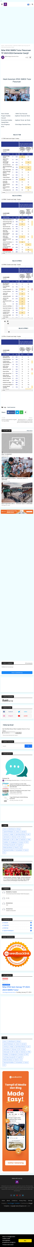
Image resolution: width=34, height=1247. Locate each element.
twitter (25, 711)
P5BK (29, 839)
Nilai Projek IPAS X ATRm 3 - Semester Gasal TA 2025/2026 (15, 479)
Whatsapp (21, 412)
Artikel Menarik (11, 829)
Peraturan (21, 842)
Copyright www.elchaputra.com (18, 1206)
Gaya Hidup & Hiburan (20, 834)
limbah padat (6, 839)
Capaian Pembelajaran (8, 831)
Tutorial (26, 850)
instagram (10, 716)
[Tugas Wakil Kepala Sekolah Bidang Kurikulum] (5, 799)
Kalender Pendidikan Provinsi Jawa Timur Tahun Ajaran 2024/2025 (20, 791)
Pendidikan (5, 842)
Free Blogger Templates (14, 1203)
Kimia (23, 837)
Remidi (16, 847)
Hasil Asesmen (8, 45)
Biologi (18, 829)
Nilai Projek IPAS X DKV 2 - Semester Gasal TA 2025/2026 (17, 503)
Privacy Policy (22, 1200)
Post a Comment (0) (17, 672)
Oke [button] (25, 1240)
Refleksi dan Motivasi (8, 847)
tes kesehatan (19, 850)
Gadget (11, 834)
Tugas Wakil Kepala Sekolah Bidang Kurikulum (19, 797)
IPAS (19, 837)
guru (29, 834)
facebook (10, 711)
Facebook (11, 412)
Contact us (14, 1200)
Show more (29, 430)
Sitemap (30, 1200)
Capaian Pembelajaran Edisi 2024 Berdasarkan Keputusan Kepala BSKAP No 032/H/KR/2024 (20, 785)
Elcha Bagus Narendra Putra (9, 992)
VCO (4, 852)
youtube (26, 716)
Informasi (14, 837)
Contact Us (5, 778)
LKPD (12, 839)
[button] (32, 4)
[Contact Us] (17, 766)
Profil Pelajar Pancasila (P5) (9, 845)
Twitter (17, 412)
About (4, 829)
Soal (21, 847)
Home (2, 45)
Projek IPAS (19, 845)
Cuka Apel (23, 831)
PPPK (27, 842)
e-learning (5, 834)
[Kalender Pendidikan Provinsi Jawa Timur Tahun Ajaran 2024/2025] (5, 792)
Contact (17, 831)
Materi (17, 839)
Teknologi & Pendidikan (8, 850)
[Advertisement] (17, 25)
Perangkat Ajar (13, 842)
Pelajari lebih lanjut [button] (8, 1244)
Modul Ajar (23, 839)
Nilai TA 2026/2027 (7, 454)
